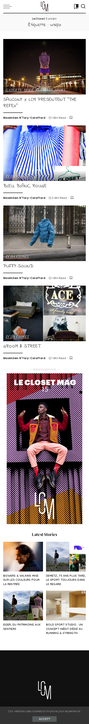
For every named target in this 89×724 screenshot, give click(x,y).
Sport (60, 90)
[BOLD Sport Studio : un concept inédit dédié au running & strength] (66, 605)
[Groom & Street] (44, 313)
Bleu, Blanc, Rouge (24, 186)
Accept (44, 719)
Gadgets (14, 90)
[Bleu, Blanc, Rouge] (44, 153)
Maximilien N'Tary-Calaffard (24, 118)
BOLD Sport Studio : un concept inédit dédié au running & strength (64, 629)
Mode (28, 90)
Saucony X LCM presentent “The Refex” (40, 102)
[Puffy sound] (44, 233)
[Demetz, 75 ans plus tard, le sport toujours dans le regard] (66, 556)
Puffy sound (18, 266)
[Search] (83, 6)
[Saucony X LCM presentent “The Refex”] (44, 67)
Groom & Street (22, 346)
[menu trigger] (8, 6)
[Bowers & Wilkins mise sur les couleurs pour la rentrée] (23, 556)
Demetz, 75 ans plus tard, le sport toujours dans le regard (66, 580)
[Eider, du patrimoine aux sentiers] (23, 605)
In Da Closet (17, 176)
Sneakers (44, 90)
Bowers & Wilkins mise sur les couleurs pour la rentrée (21, 580)
